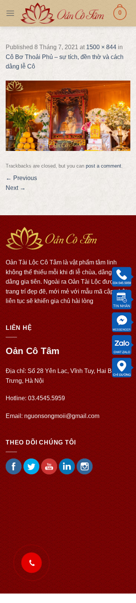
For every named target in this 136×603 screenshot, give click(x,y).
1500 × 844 (101, 47)
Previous (21, 178)
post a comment (103, 166)
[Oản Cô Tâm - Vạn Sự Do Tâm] (62, 13)
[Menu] (10, 13)
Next (16, 188)
